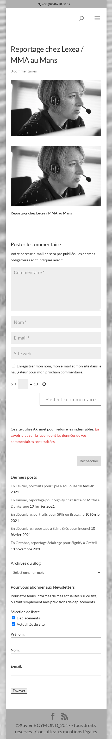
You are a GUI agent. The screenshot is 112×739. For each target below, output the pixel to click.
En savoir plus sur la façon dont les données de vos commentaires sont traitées (55, 435)
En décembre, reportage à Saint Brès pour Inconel (50, 528)
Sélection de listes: (25, 611)
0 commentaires (24, 71)
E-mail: (16, 666)
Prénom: (18, 634)
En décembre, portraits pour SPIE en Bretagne (47, 514)
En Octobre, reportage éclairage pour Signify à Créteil (54, 542)
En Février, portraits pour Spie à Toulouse (44, 486)
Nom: (15, 650)
